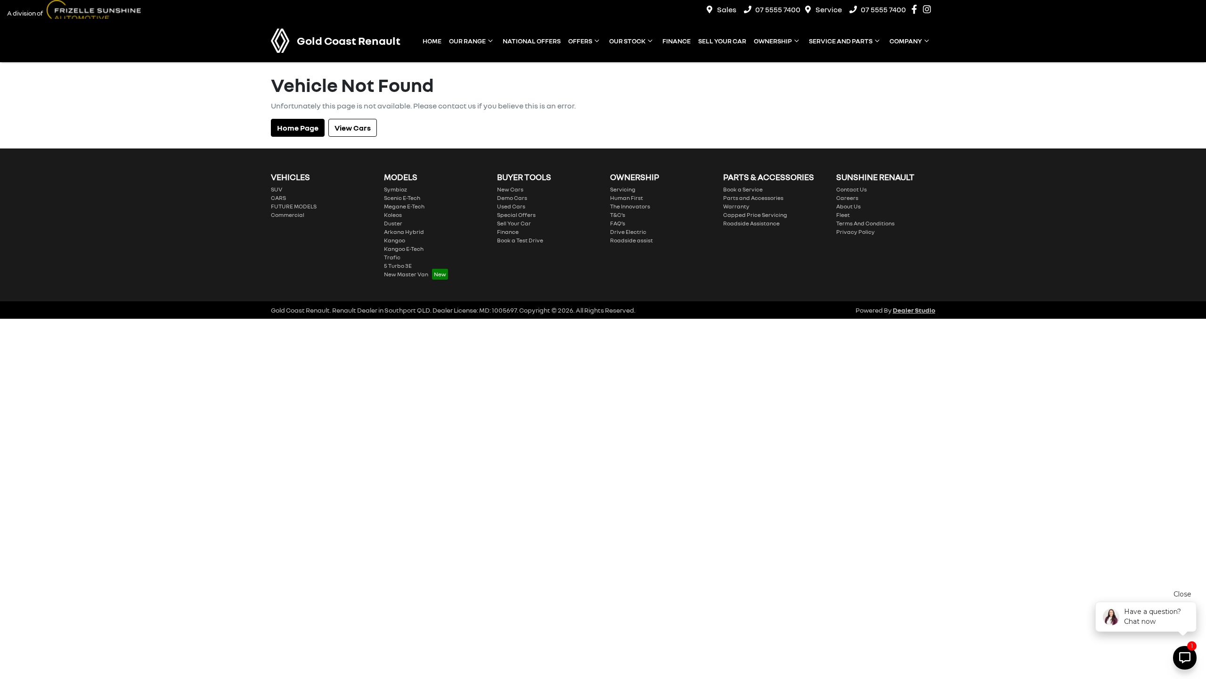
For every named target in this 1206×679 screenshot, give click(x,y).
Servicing (623, 189)
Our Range (467, 41)
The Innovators (630, 206)
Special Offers (516, 214)
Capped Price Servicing (755, 214)
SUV (276, 189)
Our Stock (627, 41)
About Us (848, 206)
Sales (726, 9)
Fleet (843, 214)
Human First (626, 197)
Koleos (393, 214)
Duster (393, 223)
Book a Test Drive (520, 240)
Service (828, 9)
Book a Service (743, 189)
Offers (580, 41)
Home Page (297, 127)
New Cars (510, 189)
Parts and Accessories (753, 197)
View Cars (352, 127)
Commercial (287, 214)
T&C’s (617, 214)
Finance (676, 41)
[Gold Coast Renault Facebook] (916, 9)
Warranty (736, 206)
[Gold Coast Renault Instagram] (928, 9)
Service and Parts (840, 41)
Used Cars (511, 206)
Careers (847, 197)
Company (905, 41)
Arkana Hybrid (404, 231)
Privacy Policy (855, 231)
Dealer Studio (914, 310)
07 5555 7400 (777, 9)
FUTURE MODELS (294, 206)
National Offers (532, 41)
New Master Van (406, 274)
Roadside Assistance (751, 223)
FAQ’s (617, 223)
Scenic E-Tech (402, 197)
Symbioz (395, 189)
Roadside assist (631, 240)
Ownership (773, 41)
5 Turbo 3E (398, 265)
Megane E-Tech (404, 206)
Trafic (392, 257)
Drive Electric (628, 231)
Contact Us (851, 189)
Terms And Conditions (865, 223)
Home (432, 41)
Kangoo (394, 240)
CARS (278, 197)
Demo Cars (512, 197)
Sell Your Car (722, 41)
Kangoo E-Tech (404, 248)
